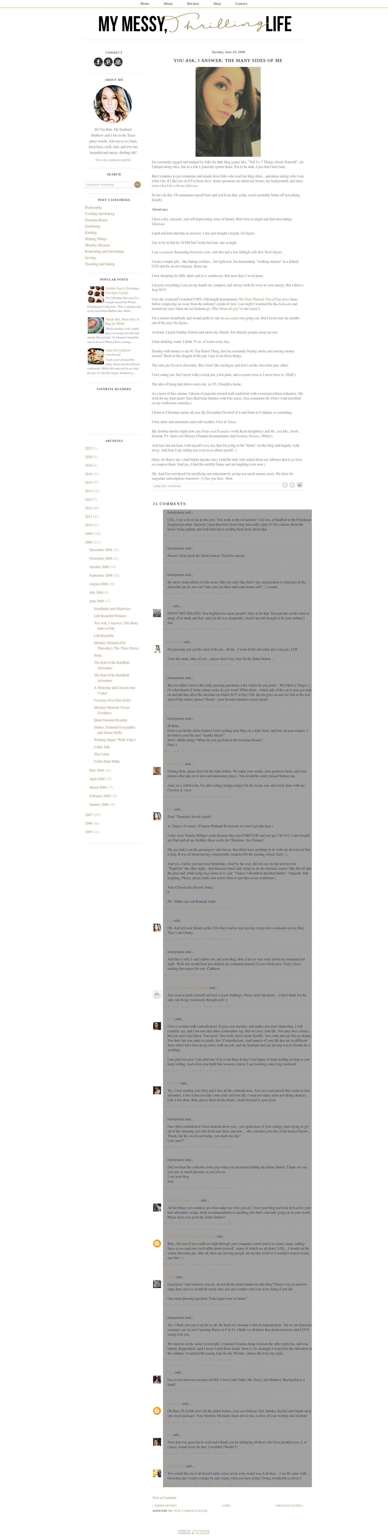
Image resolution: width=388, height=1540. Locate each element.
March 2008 (98, 787)
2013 (89, 499)
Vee (169, 1435)
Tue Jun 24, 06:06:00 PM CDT (197, 907)
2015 (89, 482)
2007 (89, 814)
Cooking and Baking (100, 213)
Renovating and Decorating (104, 251)
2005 (89, 831)
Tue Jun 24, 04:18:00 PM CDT (197, 535)
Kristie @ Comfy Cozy (183, 1200)
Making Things (96, 238)
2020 (89, 456)
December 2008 (101, 549)
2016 (89, 473)
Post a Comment (164, 1497)
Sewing (90, 257)
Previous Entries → (290, 1505)
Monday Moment (97, 245)
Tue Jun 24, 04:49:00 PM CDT (197, 562)
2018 (89, 465)
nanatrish (173, 1083)
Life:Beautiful (104, 635)
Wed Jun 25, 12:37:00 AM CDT (198, 1147)
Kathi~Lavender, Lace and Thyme (191, 1236)
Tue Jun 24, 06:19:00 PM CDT (197, 939)
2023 (89, 448)
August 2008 (99, 583)
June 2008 (97, 600)
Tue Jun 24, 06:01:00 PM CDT (197, 796)
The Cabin (101, 754)
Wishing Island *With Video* (115, 739)
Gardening (92, 226)
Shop (217, 3)
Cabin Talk (102, 746)
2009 (89, 533)
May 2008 (97, 770)
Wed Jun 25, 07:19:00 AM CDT (198, 1223)
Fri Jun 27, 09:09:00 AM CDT (196, 1453)
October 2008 (99, 566)
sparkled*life (176, 1466)
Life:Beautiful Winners (110, 615)
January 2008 (99, 804)
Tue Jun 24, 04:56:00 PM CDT (197, 629)
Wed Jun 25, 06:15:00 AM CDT (198, 1187)
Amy (170, 1372)
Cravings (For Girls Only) (112, 700)
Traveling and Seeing (100, 263)
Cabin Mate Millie (107, 761)
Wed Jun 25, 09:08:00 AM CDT (198, 1304)
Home (145, 3)
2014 (89, 490)
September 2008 (101, 575)
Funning (174, 486)
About (168, 3)
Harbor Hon (175, 764)
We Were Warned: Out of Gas (260, 299)
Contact (241, 3)
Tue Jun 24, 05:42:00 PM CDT (197, 705)
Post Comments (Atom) (190, 1510)
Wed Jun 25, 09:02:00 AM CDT (198, 1264)
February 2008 (100, 795)
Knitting (91, 232)
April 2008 (97, 778)
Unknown (174, 1403)
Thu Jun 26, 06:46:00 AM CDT (197, 1422)
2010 (89, 525)
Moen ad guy (228, 308)
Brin (170, 809)
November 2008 (101, 558)
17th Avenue (201, 1531)
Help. (98, 655)
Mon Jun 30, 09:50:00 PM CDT (198, 1484)
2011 (89, 516)
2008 (89, 542)
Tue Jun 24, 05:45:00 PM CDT (197, 751)
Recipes (193, 3)
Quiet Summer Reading (111, 719)
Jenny (171, 1277)
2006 (89, 823)
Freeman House (96, 219)
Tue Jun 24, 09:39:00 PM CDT (197, 1106)
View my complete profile (113, 160)
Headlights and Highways (112, 608)
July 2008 (96, 592)
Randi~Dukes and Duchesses (188, 988)
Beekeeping (93, 207)
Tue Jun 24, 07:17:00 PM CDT (197, 1006)
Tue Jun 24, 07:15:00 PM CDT (197, 975)
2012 (89, 507)
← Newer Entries (163, 1505)
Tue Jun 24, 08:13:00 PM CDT (197, 1070)
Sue (169, 606)
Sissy (170, 1019)
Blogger (202, 1533)
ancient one (175, 642)
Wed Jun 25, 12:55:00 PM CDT (198, 1390)
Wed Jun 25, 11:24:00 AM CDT (198, 1359)
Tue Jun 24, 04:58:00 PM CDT (197, 665)
